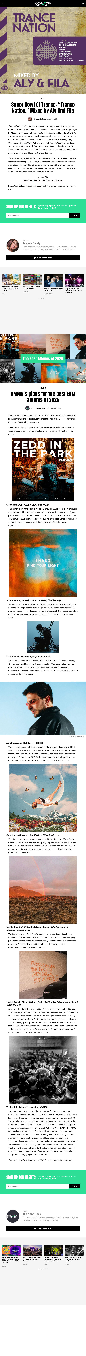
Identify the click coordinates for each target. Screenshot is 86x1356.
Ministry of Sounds (19, 133)
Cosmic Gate (26, 143)
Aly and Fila (57, 133)
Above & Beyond (59, 139)
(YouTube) (41, 753)
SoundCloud (39, 180)
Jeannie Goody (41, 119)
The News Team (39, 408)
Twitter (49, 180)
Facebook (28, 180)
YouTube (58, 180)
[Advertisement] (43, 314)
